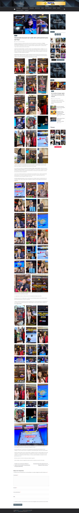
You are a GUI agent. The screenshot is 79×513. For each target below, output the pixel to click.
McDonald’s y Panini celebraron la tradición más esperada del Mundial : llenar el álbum (61, 113)
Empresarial (18, 8)
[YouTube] (60, 34)
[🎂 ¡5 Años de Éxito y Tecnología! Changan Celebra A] (52, 56)
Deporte (58, 8)
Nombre (15, 487)
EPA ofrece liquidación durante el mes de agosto (61, 107)
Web (14, 496)
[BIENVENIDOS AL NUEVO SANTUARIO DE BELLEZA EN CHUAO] (52, 40)
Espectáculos (37, 8)
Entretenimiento (25, 8)
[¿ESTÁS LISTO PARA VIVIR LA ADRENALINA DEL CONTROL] (63, 40)
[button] (52, 132)
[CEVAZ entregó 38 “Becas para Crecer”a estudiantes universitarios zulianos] (53, 120)
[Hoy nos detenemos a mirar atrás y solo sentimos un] (63, 45)
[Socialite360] (14, 9)
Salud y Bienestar (48, 8)
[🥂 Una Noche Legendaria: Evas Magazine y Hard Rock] (58, 50)
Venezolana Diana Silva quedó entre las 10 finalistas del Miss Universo (40, 464)
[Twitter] (56, 34)
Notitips (53, 91)
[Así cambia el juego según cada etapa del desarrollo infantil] (58, 86)
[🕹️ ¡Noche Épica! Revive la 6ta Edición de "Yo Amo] (63, 50)
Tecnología (32, 8)
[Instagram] (58, 34)
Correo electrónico (17, 492)
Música (42, 8)
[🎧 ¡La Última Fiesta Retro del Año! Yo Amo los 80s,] (63, 56)
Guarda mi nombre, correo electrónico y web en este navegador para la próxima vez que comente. (31, 501)
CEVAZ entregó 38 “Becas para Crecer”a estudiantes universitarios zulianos (61, 120)
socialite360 (22, 41)
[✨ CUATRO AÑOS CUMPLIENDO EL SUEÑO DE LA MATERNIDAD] (52, 45)
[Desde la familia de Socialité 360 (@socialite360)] (52, 50)
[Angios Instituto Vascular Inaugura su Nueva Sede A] (58, 45)
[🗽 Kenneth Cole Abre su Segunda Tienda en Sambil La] (58, 56)
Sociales (54, 8)
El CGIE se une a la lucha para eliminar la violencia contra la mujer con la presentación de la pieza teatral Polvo (22, 465)
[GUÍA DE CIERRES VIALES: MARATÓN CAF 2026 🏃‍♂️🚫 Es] (58, 40)
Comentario (15, 475)
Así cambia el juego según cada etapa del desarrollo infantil (58, 94)
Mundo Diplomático (19, 10)
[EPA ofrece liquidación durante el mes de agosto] (53, 108)
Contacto (26, 10)
